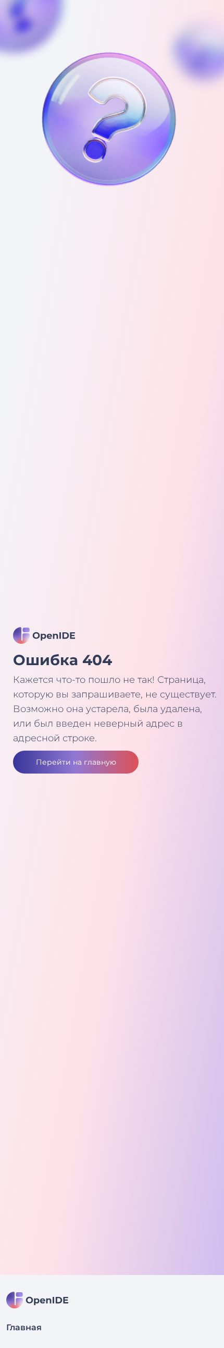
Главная (24, 1327)
